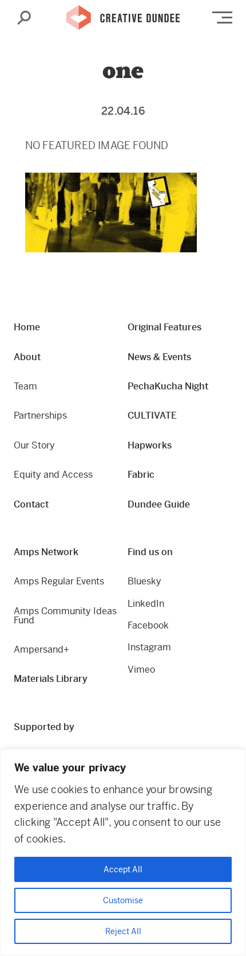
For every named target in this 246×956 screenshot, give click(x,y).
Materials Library (51, 679)
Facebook (148, 625)
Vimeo (141, 670)
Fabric (141, 475)
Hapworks (150, 445)
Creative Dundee (123, 17)
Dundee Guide (159, 504)
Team (25, 386)
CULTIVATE (152, 415)
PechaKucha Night (168, 386)
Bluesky (144, 581)
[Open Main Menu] (222, 17)
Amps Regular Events (59, 581)
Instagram (149, 647)
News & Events (159, 357)
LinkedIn (146, 604)
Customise (123, 900)
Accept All (123, 869)
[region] (123, 852)
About (27, 357)
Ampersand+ (41, 649)
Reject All (123, 931)
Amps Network (46, 552)
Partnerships (40, 415)
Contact (31, 504)
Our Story (34, 445)
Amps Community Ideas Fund (65, 615)
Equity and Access (53, 475)
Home (27, 327)
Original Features (164, 327)
